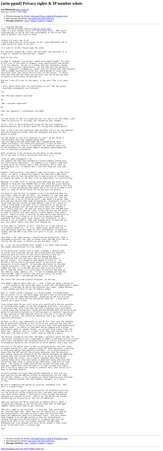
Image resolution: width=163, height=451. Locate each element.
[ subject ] (42, 21)
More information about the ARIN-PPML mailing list (22, 449)
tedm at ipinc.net (22, 9)
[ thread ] (33, 21)
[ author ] (49, 21)
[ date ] (26, 21)
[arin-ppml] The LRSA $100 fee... (41, 18)
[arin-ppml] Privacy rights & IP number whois (49, 16)
